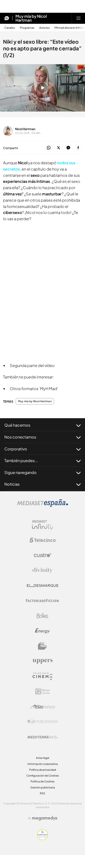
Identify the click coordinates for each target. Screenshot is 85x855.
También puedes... (21, 460)
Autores (44, 27)
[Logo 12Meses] (42, 691)
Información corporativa (42, 764)
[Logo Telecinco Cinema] (42, 676)
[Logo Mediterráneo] (42, 737)
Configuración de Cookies (42, 775)
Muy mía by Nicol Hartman (31, 18)
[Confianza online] (42, 838)
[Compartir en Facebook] (78, 148)
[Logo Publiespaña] (42, 721)
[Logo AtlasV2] (42, 707)
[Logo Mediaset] (42, 505)
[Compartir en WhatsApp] (49, 148)
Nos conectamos (20, 436)
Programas (27, 27)
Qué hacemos (17, 425)
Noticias (12, 484)
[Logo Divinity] (42, 570)
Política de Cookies (42, 781)
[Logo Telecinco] (42, 540)
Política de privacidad (42, 769)
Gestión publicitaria (42, 787)
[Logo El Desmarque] (42, 585)
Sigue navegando (20, 472)
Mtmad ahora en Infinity (69, 27)
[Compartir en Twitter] (58, 148)
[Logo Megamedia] (44, 818)
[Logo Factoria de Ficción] (42, 600)
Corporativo (15, 448)
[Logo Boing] (42, 615)
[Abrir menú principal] (78, 18)
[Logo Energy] (42, 630)
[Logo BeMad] (42, 646)
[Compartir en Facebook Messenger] (68, 148)
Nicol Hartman (25, 128)
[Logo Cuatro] (42, 555)
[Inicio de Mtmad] (6, 18)
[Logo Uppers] (42, 661)
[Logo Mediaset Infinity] (42, 525)
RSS (42, 793)
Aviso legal (42, 757)
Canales (9, 27)
